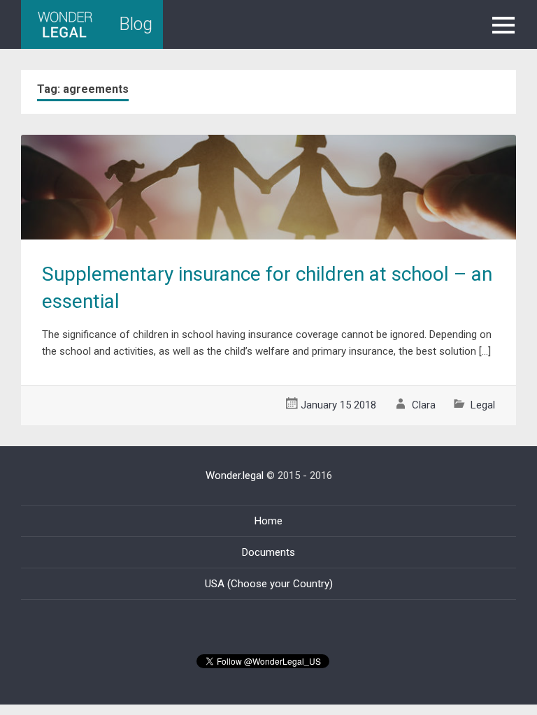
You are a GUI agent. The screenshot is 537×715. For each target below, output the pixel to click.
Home (268, 521)
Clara (424, 405)
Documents (268, 552)
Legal (483, 405)
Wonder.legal (235, 475)
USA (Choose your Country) (269, 583)
